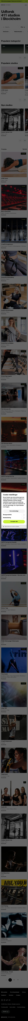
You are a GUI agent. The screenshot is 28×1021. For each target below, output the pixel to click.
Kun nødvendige (14, 511)
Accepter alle (14, 521)
